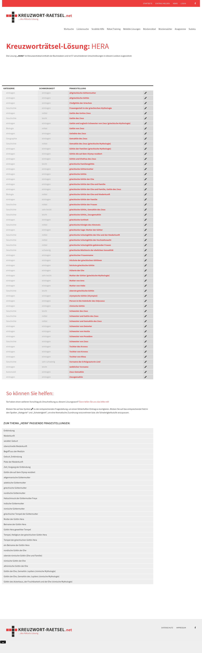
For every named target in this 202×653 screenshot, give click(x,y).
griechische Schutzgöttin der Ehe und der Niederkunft (94, 234)
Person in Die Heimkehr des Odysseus (87, 300)
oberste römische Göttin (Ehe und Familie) (23, 555)
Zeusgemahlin (76, 377)
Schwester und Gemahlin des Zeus (85, 321)
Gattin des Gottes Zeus (80, 113)
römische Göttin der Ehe (15, 560)
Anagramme (180, 29)
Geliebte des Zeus (77, 133)
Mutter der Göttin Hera (14, 519)
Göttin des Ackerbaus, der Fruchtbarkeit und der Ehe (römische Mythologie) (38, 581)
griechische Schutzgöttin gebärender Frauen (90, 245)
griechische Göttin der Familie (83, 199)
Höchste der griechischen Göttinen (85, 260)
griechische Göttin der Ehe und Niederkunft (89, 194)
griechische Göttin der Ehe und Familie (87, 184)
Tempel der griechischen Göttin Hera (20, 540)
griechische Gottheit (78, 219)
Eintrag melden (162, 3)
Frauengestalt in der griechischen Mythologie (90, 108)
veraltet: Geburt (11, 441)
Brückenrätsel (149, 29)
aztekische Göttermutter (15, 482)
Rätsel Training (114, 29)
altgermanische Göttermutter (17, 477)
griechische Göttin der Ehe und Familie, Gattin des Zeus (95, 189)
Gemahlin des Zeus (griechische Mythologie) (90, 143)
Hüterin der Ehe (76, 270)
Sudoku (192, 29)
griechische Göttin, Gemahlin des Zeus (87, 209)
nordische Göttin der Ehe (15, 550)
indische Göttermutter (14, 503)
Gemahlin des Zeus (78, 138)
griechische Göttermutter (81, 169)
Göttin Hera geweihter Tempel (17, 529)
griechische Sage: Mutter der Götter (86, 229)
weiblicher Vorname (78, 366)
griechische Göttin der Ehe (81, 179)
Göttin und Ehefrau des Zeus (82, 158)
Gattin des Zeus (76, 118)
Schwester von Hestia (79, 331)
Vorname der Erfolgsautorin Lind (84, 361)
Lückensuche (83, 29)
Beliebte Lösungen (131, 29)
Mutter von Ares (76, 280)
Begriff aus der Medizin (14, 451)
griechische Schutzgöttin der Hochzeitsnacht (90, 240)
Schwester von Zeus (78, 341)
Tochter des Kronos (78, 346)
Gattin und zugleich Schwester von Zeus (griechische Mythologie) (99, 123)
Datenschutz (167, 627)
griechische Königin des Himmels (84, 224)
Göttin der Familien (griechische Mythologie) (90, 148)
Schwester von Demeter (80, 326)
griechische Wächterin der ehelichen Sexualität (91, 250)
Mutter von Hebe (77, 285)
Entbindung (9, 430)
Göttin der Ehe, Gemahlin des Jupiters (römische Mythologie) (31, 576)
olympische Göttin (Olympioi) (83, 295)
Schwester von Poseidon (80, 336)
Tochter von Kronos (78, 351)
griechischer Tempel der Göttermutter (21, 513)
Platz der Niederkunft (13, 461)
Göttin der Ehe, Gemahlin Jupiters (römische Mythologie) (30, 571)
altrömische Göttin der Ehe (16, 566)
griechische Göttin (77, 174)
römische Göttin (77, 305)
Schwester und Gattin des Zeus (83, 316)
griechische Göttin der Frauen (83, 204)
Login (183, 3)
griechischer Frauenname (81, 255)
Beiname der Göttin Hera (15, 524)
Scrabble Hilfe (98, 29)
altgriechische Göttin (79, 98)
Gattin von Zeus (76, 128)
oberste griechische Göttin (81, 290)
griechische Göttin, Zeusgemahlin (85, 214)
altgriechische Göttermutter (82, 92)
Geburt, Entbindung (13, 456)
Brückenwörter (165, 29)
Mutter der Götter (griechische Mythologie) (89, 275)
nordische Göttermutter (14, 493)
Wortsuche (69, 29)
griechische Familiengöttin (81, 163)
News (175, 3)
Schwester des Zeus (78, 311)
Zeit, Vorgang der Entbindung (17, 467)
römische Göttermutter (14, 508)
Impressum (181, 627)
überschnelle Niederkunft (15, 446)
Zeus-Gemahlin (76, 371)
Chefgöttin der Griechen (80, 103)
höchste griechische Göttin (81, 265)
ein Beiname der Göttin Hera (16, 545)
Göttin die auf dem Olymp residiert (85, 153)
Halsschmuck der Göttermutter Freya (20, 498)
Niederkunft (9, 435)
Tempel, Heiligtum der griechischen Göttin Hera (25, 534)
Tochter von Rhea (77, 356)
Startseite (147, 3)
